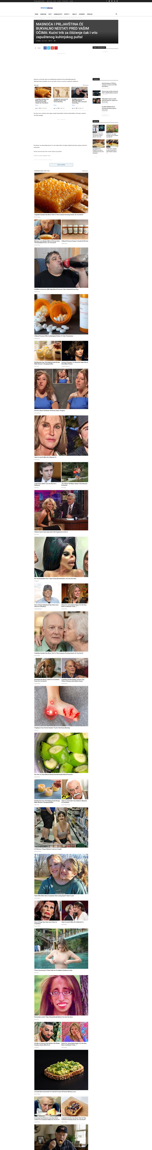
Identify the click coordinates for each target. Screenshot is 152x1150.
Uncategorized (41, 18)
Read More (61, 164)
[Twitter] (109, 1)
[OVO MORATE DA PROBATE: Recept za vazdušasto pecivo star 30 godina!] (99, 143)
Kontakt (71, 1)
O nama (59, 1)
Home (54, 1)
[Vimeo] (112, 1)
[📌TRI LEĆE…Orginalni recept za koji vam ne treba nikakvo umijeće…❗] (112, 143)
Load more (104, 115)
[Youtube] (117, 1)
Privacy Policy (65, 1)
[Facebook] (106, 1)
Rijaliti (74, 14)
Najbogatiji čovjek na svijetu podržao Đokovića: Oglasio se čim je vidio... (109, 100)
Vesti (50, 14)
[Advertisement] (61, 66)
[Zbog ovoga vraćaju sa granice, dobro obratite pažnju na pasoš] (97, 93)
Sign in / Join (49, 1)
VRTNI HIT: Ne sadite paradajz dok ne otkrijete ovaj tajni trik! (112, 135)
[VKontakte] (114, 1)
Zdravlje (89, 14)
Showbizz (82, 14)
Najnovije (43, 14)
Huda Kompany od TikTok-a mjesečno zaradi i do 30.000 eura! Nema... (109, 85)
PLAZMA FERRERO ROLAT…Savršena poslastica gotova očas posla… (109, 108)
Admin (39, 40)
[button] (116, 14)
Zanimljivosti (58, 14)
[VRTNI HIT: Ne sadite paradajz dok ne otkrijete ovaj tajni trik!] (112, 129)
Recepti (66, 14)
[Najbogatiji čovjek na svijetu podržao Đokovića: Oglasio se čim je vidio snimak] (97, 101)
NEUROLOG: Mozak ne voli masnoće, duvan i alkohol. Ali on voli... (98, 135)
